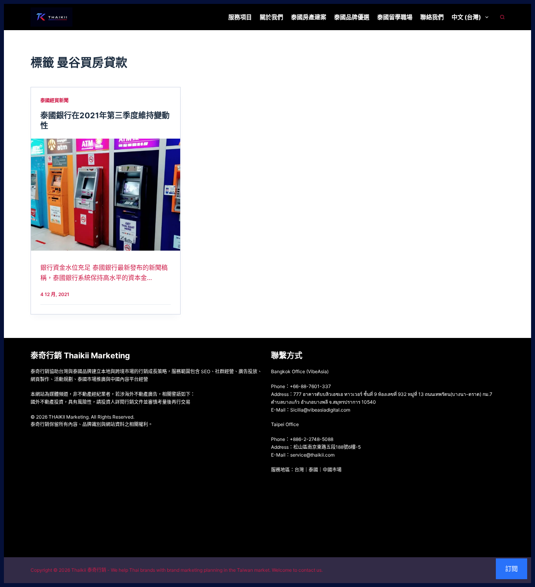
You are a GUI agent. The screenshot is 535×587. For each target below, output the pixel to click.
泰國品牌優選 (351, 17)
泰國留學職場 (394, 17)
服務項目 (240, 17)
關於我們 (271, 17)
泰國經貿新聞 (54, 100)
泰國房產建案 (308, 17)
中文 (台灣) (466, 17)
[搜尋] (502, 17)
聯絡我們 (432, 17)
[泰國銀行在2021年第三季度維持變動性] (105, 195)
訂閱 (511, 569)
